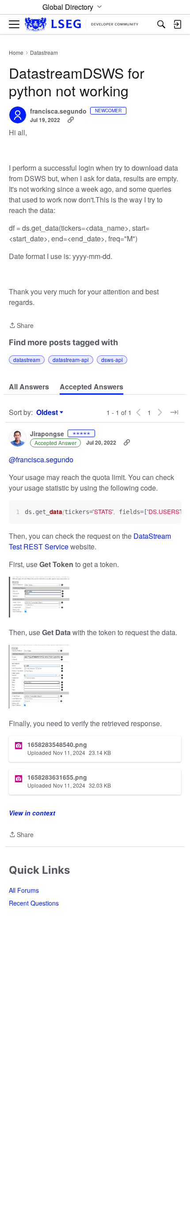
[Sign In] (177, 24)
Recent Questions (34, 903)
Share (21, 326)
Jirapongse (47, 434)
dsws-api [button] (112, 359)
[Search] (161, 24)
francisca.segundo (58, 111)
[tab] (29, 386)
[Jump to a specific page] (174, 412)
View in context (32, 812)
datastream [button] (26, 359)
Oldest (48, 412)
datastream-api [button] (71, 359)
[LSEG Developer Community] (81, 24)
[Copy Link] (70, 120)
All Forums (24, 890)
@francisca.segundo (41, 459)
